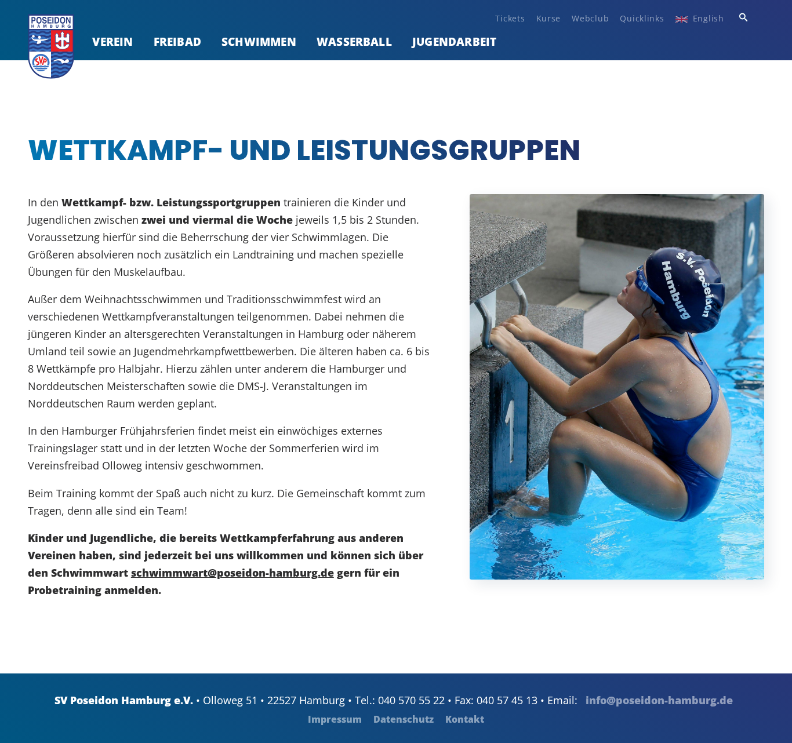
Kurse (548, 18)
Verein (112, 41)
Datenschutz (403, 719)
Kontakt (464, 719)
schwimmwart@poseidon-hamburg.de (232, 573)
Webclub (590, 18)
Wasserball (354, 41)
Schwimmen (258, 41)
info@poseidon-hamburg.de (659, 700)
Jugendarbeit (454, 41)
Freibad (177, 41)
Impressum (335, 719)
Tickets (510, 18)
